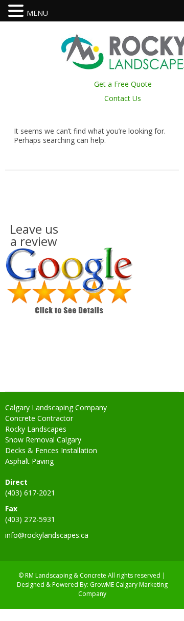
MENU (37, 13)
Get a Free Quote (123, 84)
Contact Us (122, 98)
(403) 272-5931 (30, 519)
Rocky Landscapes (35, 429)
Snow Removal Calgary (43, 439)
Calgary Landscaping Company (56, 407)
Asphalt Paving (29, 461)
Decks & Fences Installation (51, 450)
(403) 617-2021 (30, 493)
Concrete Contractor (39, 418)
